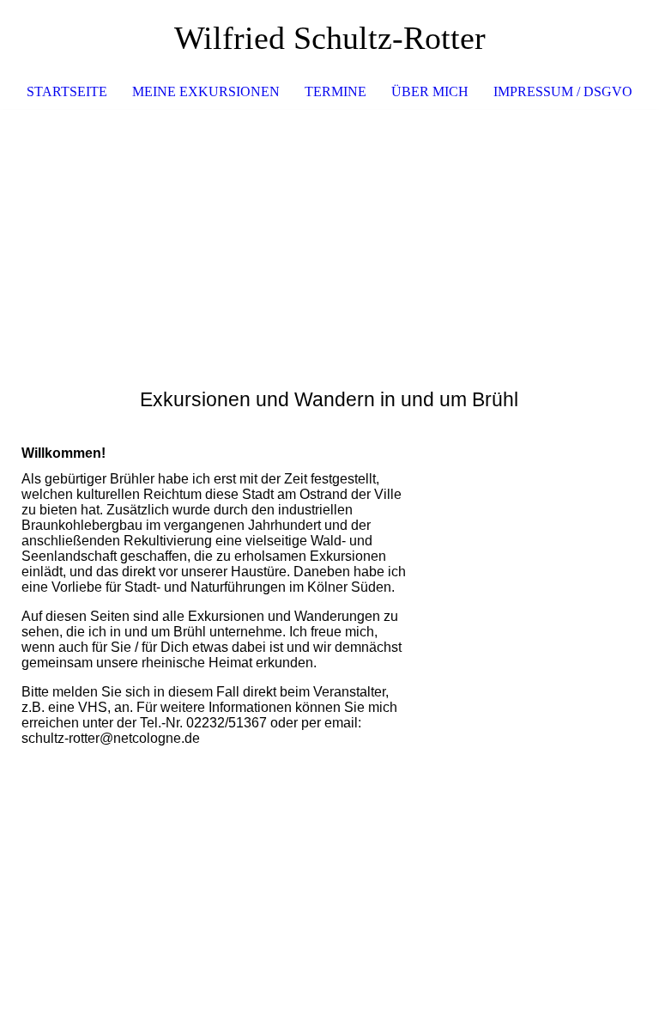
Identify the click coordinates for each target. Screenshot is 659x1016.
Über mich (430, 91)
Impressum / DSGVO (562, 91)
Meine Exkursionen (206, 91)
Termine (335, 91)
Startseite (67, 91)
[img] (329, 238)
